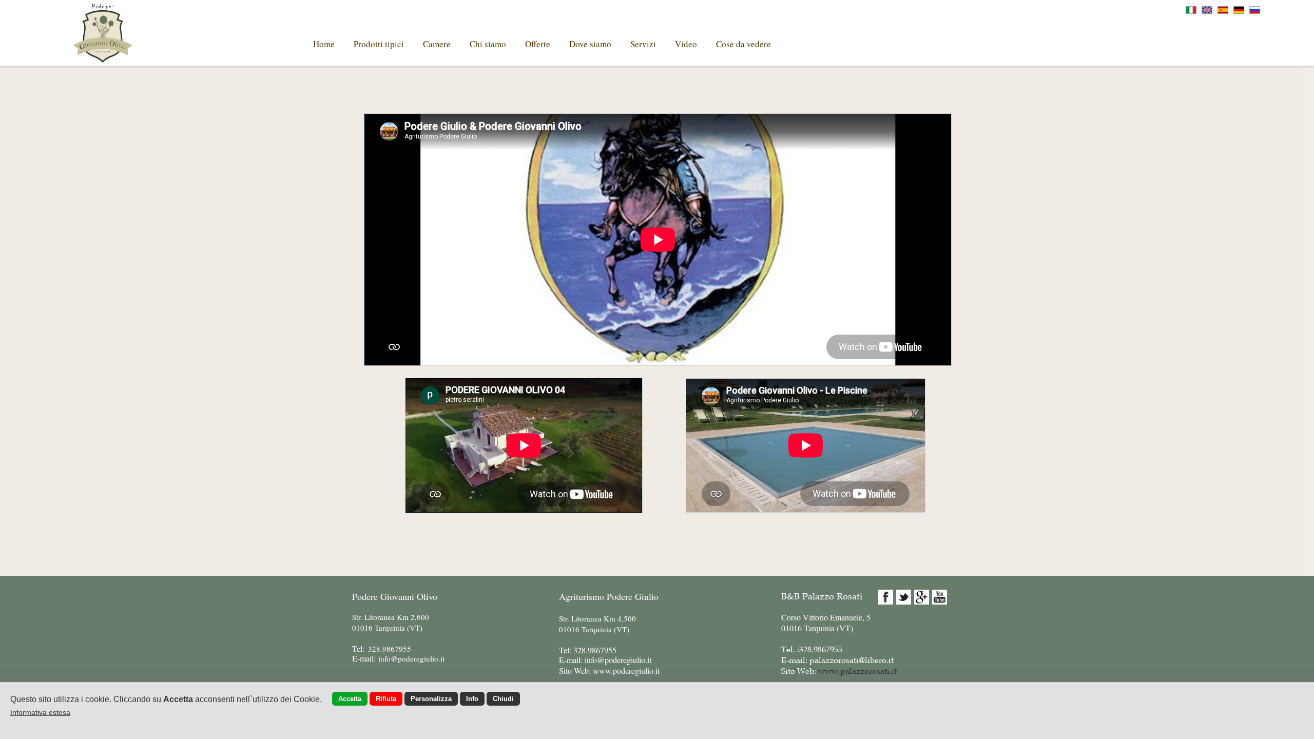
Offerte (537, 44)
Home (324, 44)
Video (686, 44)
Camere (437, 44)
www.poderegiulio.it (626, 670)
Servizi (643, 44)
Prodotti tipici (379, 44)
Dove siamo (590, 44)
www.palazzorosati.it (857, 671)
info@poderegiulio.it (618, 659)
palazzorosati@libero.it (851, 660)
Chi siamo (488, 44)
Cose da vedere (743, 44)
